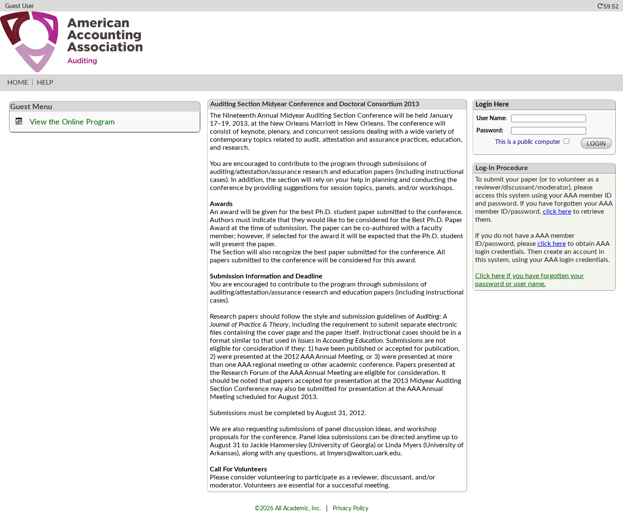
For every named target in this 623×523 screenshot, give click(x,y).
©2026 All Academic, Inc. (288, 508)
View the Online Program (72, 122)
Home (17, 82)
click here (557, 211)
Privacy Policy (350, 508)
